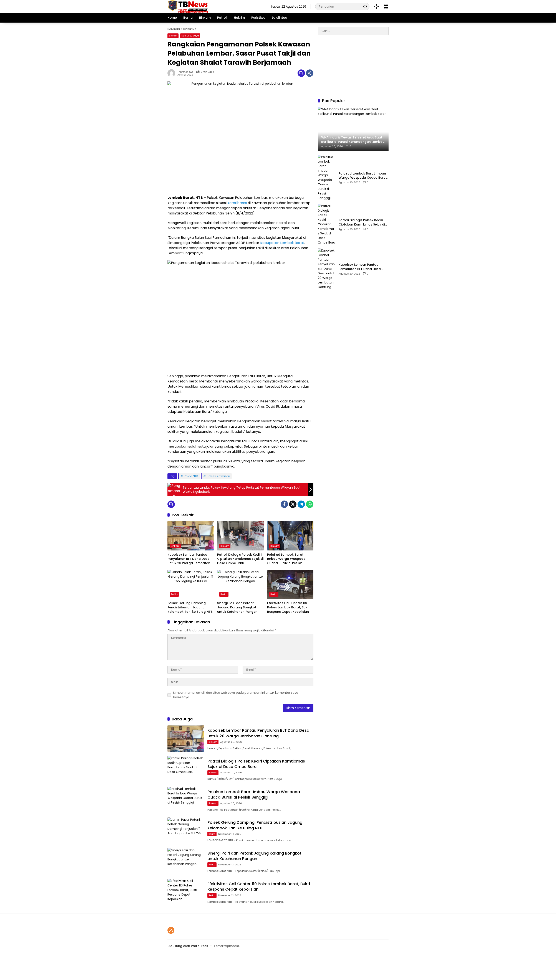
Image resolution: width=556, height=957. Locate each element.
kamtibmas (237, 202)
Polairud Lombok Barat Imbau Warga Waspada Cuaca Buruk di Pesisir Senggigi (286, 559)
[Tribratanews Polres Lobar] (187, 6)
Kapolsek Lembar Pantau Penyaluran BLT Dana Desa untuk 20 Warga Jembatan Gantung (188, 559)
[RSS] (170, 930)
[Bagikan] (309, 73)
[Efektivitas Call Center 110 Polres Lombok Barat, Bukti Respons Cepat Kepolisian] (290, 584)
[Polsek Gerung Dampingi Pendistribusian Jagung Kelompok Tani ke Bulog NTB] (190, 584)
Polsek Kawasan (218, 476)
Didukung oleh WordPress (187, 946)
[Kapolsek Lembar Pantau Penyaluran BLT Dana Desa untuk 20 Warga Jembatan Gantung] (190, 535)
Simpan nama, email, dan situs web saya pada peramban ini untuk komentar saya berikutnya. (235, 694)
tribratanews (185, 72)
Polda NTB (191, 476)
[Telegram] (301, 504)
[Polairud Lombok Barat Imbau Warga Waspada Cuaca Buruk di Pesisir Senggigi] (290, 535)
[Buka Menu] (386, 6)
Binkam (173, 35)
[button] (365, 6)
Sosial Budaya (190, 35)
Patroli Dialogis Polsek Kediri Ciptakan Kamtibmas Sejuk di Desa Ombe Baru (240, 559)
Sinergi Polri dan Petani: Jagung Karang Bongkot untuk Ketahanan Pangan (237, 607)
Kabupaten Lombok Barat (282, 242)
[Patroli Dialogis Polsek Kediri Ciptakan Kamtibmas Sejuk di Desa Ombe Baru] (240, 535)
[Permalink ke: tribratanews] (172, 73)
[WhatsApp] (309, 504)
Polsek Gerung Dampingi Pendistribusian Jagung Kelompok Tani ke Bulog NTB (190, 607)
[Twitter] (292, 504)
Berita (174, 594)
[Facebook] (284, 504)
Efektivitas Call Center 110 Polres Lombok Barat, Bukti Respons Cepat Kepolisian (288, 607)
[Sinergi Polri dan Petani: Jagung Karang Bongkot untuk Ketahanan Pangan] (240, 584)
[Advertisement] (353, 66)
